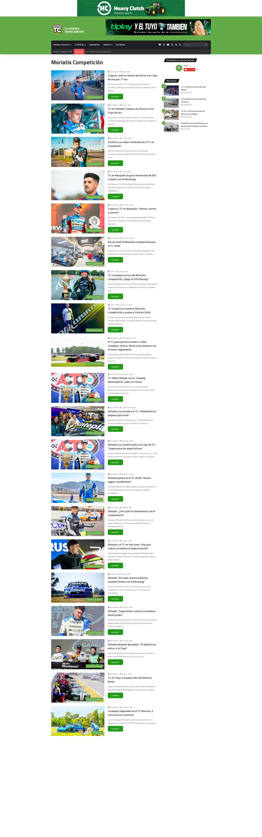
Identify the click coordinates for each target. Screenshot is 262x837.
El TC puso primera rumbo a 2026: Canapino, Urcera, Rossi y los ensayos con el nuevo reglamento (132, 346)
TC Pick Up (79, 44)
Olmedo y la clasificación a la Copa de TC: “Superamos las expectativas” (132, 446)
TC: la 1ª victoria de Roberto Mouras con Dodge (193, 112)
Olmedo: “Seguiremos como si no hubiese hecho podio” (131, 613)
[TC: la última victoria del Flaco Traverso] (171, 103)
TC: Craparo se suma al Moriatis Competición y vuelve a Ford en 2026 (129, 310)
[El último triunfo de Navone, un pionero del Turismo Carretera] (171, 127)
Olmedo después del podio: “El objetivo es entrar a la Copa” (132, 646)
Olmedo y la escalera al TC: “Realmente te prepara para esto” (132, 413)
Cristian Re (114, 574)
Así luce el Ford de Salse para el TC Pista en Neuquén (131, 746)
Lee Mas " (115, 96)
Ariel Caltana (114, 640)
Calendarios (94, 44)
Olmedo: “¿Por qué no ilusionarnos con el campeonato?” (131, 513)
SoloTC (112, 271)
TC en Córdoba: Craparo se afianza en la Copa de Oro (131, 111)
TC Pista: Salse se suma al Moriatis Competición (128, 779)
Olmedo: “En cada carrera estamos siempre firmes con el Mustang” (128, 580)
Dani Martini (114, 71)
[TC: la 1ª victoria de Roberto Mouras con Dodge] (171, 115)
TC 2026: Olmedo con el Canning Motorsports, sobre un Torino (126, 380)
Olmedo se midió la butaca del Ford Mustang (128, 813)
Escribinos (120, 44)
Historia (107, 44)
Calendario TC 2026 (93, 51)
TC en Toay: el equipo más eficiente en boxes (130, 680)
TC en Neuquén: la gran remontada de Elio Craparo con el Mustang (132, 177)
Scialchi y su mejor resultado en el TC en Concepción (131, 144)
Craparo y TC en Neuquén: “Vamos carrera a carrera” (132, 210)
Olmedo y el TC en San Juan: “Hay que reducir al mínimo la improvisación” (129, 546)
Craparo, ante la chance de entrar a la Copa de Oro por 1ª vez (132, 77)
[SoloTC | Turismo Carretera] (67, 29)
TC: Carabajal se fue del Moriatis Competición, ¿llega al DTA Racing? (128, 277)
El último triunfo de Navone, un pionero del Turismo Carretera (194, 124)
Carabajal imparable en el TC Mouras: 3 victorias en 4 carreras (130, 713)
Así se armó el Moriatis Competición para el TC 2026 (132, 244)
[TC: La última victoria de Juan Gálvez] (171, 90)
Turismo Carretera (61, 44)
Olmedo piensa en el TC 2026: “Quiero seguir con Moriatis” (129, 480)
